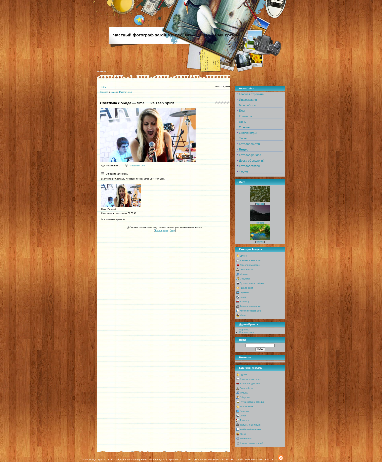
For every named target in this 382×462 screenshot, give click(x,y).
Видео (114, 92)
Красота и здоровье (250, 265)
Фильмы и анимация (250, 306)
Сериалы (244, 292)
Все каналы (245, 438)
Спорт (243, 297)
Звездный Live (137, 165)
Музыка (244, 274)
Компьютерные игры (250, 260)
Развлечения (125, 92)
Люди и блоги (246, 269)
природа (260, 204)
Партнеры (244, 329)
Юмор (243, 315)
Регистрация (161, 230)
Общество (245, 278)
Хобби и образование (250, 311)
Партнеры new (246, 332)
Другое (243, 256)
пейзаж (260, 223)
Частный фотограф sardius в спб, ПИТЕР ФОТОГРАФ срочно (176, 35)
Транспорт (245, 301)
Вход (172, 230)
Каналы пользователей (251, 443)
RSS (103, 87)
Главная (101, 71)
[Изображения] (121, 195)
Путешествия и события (252, 283)
